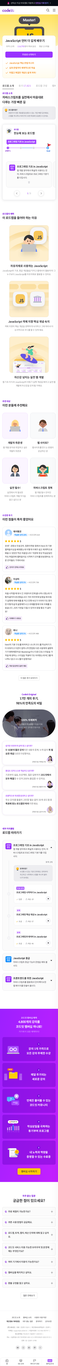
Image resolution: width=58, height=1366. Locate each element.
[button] (29, 172)
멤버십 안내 (50, 1364)
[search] (48, 10)
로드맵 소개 (8, 17)
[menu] (54, 10)
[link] (33, 894)
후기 (25, 17)
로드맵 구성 (41, 17)
